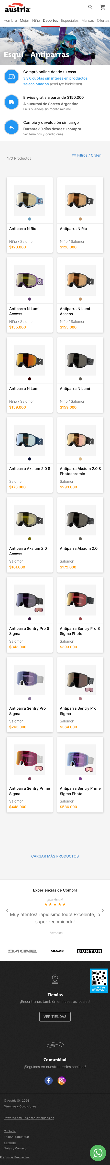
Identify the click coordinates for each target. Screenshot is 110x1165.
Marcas (88, 20)
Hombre (10, 20)
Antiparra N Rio (22, 228)
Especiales (70, 20)
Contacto (10, 1131)
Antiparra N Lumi (24, 388)
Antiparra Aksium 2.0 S (29, 468)
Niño (36, 20)
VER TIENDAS (55, 1016)
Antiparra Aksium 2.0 (78, 548)
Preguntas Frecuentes (15, 1157)
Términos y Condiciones (20, 1106)
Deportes (50, 20)
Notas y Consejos (16, 1148)
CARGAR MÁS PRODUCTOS (55, 856)
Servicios (10, 1143)
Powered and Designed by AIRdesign (29, 1118)
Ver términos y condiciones (43, 134)
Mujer (24, 20)
